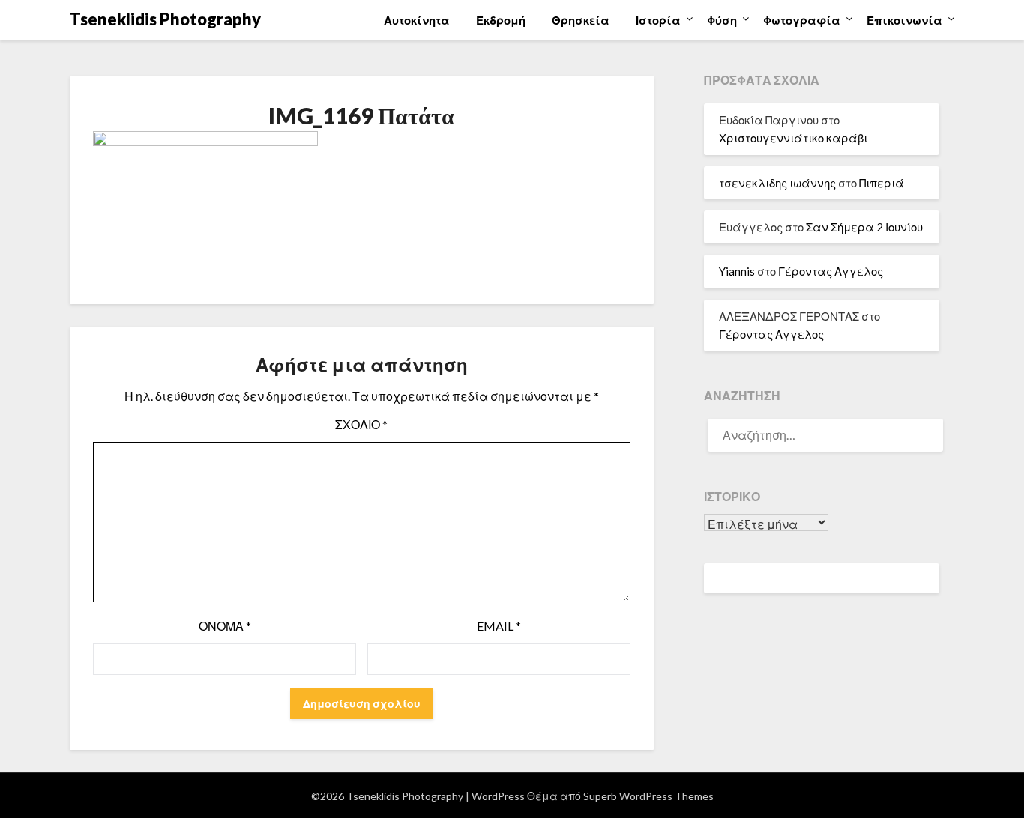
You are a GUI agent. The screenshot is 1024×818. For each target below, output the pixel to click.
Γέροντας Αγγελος (830, 271)
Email (499, 626)
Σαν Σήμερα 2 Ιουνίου (864, 227)
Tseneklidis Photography (165, 19)
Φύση (722, 20)
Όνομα (225, 626)
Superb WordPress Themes (648, 796)
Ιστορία (658, 20)
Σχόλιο (361, 424)
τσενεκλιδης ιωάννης (777, 183)
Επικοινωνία (904, 20)
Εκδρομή (500, 20)
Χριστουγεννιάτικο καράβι (793, 138)
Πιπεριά (881, 183)
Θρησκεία (580, 20)
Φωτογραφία (801, 20)
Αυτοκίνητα (417, 20)
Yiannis (737, 271)
